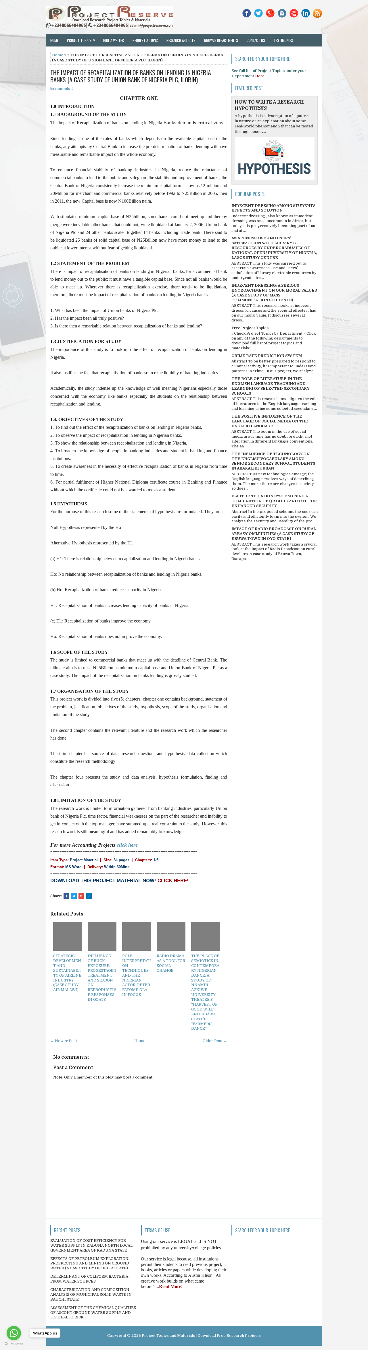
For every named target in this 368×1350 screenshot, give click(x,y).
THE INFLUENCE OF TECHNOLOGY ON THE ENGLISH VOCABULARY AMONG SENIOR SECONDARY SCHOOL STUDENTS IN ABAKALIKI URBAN (273, 461)
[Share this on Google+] (81, 896)
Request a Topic (145, 40)
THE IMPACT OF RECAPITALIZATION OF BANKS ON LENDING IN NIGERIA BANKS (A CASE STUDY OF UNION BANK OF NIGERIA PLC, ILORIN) (130, 76)
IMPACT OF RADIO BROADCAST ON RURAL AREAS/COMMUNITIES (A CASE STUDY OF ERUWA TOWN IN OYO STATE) (273, 534)
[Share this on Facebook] (66, 896)
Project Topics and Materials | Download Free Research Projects (201, 1335)
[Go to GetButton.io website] (14, 1344)
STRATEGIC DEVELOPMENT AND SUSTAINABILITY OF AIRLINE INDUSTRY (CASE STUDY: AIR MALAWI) (67, 973)
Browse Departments (221, 40)
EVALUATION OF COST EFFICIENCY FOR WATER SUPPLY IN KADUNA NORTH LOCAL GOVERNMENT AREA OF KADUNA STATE (91, 1245)
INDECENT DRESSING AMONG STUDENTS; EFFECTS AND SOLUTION (274, 208)
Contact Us (256, 40)
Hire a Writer (113, 40)
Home (54, 40)
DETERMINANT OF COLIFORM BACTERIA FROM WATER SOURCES (89, 1278)
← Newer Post (63, 1041)
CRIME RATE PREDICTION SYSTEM (266, 356)
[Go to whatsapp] (14, 1333)
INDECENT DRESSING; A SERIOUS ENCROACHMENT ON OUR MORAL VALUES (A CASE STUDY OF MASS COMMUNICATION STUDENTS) (274, 292)
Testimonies (283, 40)
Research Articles (180, 40)
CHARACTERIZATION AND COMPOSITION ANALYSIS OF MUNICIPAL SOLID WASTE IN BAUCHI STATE (91, 1294)
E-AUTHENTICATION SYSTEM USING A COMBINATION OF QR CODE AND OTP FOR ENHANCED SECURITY (274, 501)
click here (127, 845)
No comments (60, 88)
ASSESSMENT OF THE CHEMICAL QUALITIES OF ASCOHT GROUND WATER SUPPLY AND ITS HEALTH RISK (93, 1313)
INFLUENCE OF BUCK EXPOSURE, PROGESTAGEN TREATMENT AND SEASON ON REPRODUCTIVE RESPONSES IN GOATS (102, 978)
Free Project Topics (250, 328)
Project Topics (81, 40)
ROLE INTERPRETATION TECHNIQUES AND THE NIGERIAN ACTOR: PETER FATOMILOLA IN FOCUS (136, 975)
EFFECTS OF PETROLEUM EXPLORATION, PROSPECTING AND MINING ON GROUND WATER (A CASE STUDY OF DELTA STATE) (89, 1263)
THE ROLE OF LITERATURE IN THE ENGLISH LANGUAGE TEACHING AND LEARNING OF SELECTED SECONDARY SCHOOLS (270, 386)
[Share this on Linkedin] (89, 896)
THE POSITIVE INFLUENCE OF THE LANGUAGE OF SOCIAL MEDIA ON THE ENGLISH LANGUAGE (269, 421)
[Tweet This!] (74, 896)
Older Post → (215, 1041)
